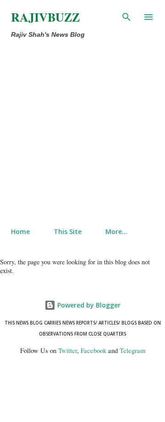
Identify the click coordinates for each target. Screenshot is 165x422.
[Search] (126, 16)
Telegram (132, 350)
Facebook (93, 350)
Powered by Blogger (88, 305)
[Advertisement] (82, 133)
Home (20, 231)
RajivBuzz (45, 17)
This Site (68, 231)
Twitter (67, 350)
